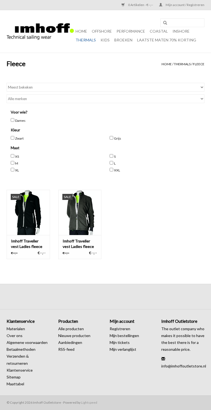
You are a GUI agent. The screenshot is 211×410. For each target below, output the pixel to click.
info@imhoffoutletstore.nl (183, 366)
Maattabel (15, 383)
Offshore (102, 31)
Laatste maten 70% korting (166, 40)
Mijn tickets (120, 342)
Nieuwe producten (74, 335)
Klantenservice (20, 370)
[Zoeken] (165, 23)
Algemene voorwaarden (27, 342)
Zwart (19, 138)
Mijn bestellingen (124, 335)
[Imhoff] (40, 31)
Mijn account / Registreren (184, 5)
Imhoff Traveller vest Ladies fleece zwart (26, 244)
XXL (117, 170)
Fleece (198, 64)
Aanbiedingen (70, 342)
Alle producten (71, 328)
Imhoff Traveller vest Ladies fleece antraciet (78, 244)
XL (17, 170)
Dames (20, 120)
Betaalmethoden (21, 349)
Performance (130, 31)
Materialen (16, 328)
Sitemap (14, 377)
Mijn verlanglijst (123, 349)
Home (81, 31)
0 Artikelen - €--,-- (140, 5)
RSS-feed (66, 349)
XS (17, 156)
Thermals (86, 40)
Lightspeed (89, 402)
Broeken (123, 40)
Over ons (15, 335)
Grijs (117, 138)
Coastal (159, 31)
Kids (105, 40)
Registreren (120, 328)
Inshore (181, 31)
